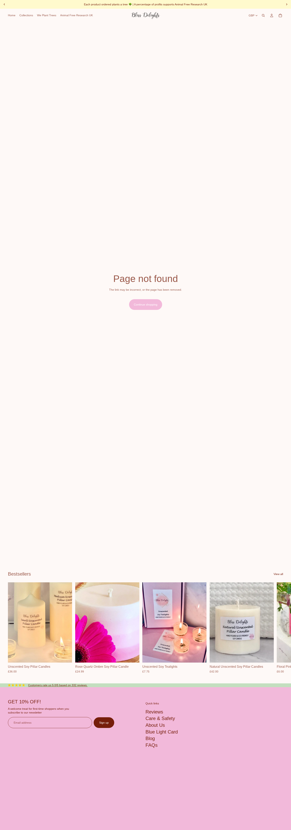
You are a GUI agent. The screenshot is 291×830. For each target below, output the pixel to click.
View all (278, 574)
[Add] (133, 656)
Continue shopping (145, 304)
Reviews (154, 711)
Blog (150, 738)
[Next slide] (286, 4)
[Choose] (65, 656)
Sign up (104, 722)
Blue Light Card (162, 731)
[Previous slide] (4, 4)
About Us (155, 725)
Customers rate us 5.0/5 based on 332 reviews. (57, 685)
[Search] (263, 15)
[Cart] (280, 15)
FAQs (152, 745)
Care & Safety (160, 718)
